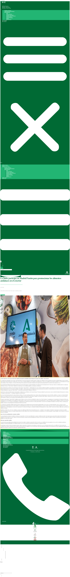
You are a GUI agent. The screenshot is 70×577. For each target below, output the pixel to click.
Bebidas (7, 18)
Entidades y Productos (7, 10)
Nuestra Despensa (7, 12)
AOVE (7, 13)
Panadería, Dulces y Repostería (11, 15)
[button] (35, 93)
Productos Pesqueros (9, 17)
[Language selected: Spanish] (35, 575)
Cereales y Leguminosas (10, 172)
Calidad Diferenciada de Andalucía (9, 11)
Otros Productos (8, 19)
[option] (36, 575)
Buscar (1, 266)
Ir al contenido (2, 0)
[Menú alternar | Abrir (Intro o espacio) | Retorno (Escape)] (0, 261)
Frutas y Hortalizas (9, 14)
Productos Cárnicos (9, 16)
